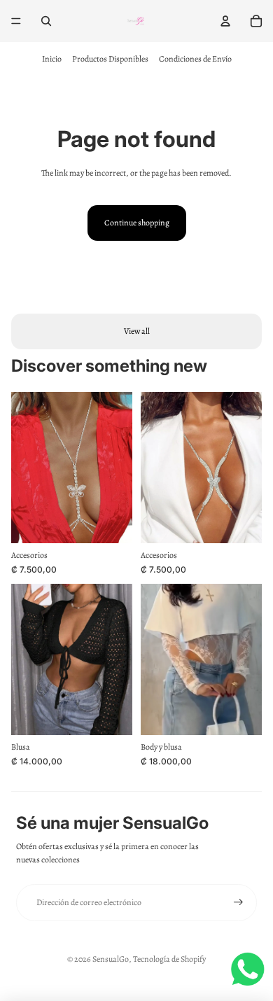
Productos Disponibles (110, 58)
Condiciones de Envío (195, 58)
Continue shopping (136, 222)
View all (137, 331)
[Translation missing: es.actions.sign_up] (238, 902)
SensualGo (110, 959)
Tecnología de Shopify (169, 959)
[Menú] (16, 21)
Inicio (52, 58)
